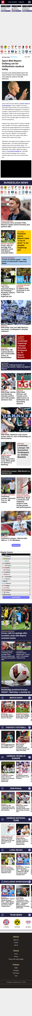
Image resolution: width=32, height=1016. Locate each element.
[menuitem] (3, 2)
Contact (16, 942)
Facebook (16, 970)
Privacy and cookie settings (16, 959)
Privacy (16, 956)
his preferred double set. (15, 151)
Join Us (16, 945)
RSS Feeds (16, 973)
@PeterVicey (13, 57)
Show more (16, 545)
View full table (16, 597)
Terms (16, 954)
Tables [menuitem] (21, 2)
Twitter (16, 968)
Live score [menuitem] (12, 2)
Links (16, 975)
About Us (16, 940)
